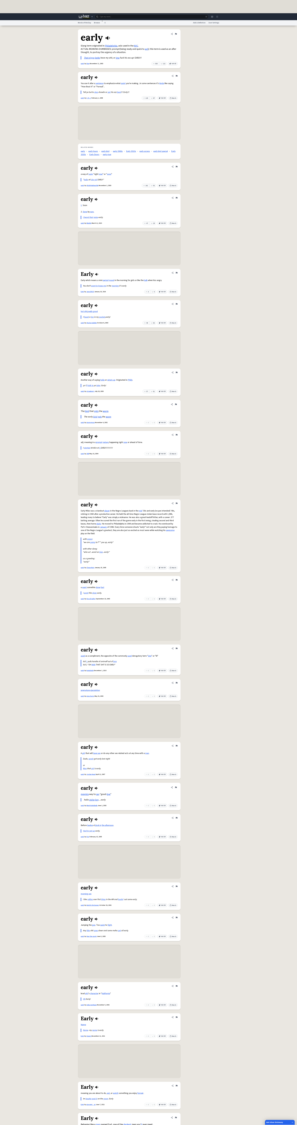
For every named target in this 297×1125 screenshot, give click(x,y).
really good (93, 311)
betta (97, 57)
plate (99, 523)
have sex (96, 753)
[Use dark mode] (217, 17)
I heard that (88, 217)
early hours (93, 151)
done (98, 587)
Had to (86, 830)
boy (96, 799)
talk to (90, 385)
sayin (91, 174)
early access (144, 151)
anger (89, 539)
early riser (107, 154)
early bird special (160, 151)
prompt (99, 442)
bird (87, 411)
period (105, 280)
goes (96, 930)
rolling (90, 899)
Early (82, 292)
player (107, 510)
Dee (88, 63)
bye (108, 794)
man (147, 753)
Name (83, 1024)
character (94, 993)
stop (96, 92)
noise (96, 217)
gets (96, 411)
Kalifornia (106, 993)
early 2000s (118, 151)
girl (95, 179)
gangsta (85, 794)
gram (105, 1098)
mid (140, 510)
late (149, 655)
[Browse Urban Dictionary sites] (85, 16)
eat (108, 1093)
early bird (105, 151)
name (94, 1030)
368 (88, 454)
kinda (161, 83)
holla (86, 179)
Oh (84, 999)
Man (85, 768)
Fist (88, 837)
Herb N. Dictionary (93, 905)
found (86, 317)
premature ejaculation (90, 690)
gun (93, 925)
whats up (111, 380)
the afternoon (107, 825)
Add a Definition (199, 23)
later (98, 385)
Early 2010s (131, 151)
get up (92, 830)
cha (92, 179)
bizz (101, 552)
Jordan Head (91, 774)
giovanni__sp (91, 1104)
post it (94, 1098)
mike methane (92, 1005)
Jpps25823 (90, 292)
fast (102, 587)
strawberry (90, 391)
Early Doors (94, 154)
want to (94, 285)
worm (105, 411)
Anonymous (91, 422)
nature (105, 442)
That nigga (89, 57)
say (97, 794)
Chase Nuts (90, 567)
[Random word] (206, 16)
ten (92, 317)
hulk (145, 280)
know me (102, 285)
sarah (91, 758)
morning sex (86, 893)
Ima (117, 57)
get (109, 92)
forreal (140, 1093)
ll (86, 385)
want (84, 587)
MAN (93, 664)
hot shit (84, 311)
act (146, 49)
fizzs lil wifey (91, 599)
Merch (174, 98)
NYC (136, 45)
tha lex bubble (92, 323)
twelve (90, 825)
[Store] (212, 17)
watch (115, 1093)
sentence (99, 83)
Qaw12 (89, 1036)
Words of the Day (84, 23)
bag (115, 661)
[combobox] (152, 16)
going (92, 542)
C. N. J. (89, 98)
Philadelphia (111, 45)
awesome (170, 530)
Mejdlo (89, 223)
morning (115, 285)
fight (110, 925)
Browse (97, 23)
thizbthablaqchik (92, 185)
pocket (102, 317)
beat (119, 92)
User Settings (213, 23)
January (103, 527)
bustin (120, 899)
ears (92, 211)
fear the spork (92, 936)
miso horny (90, 696)
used (83, 655)
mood (111, 280)
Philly (130, 380)
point (123, 83)
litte (88, 930)
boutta (88, 1098)
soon (109, 174)
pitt (86, 993)
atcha (92, 799)
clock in (98, 825)
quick (102, 925)
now (101, 174)
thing (103, 899)
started (87, 447)
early (82, 63)
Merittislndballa (92, 805)
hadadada (90, 670)
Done (85, 211)
